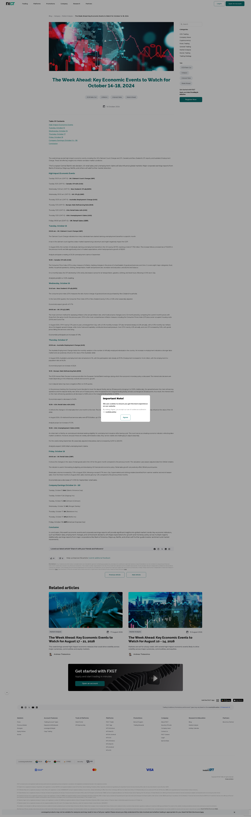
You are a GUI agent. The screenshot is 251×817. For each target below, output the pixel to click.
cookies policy (111, 412)
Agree (125, 417)
